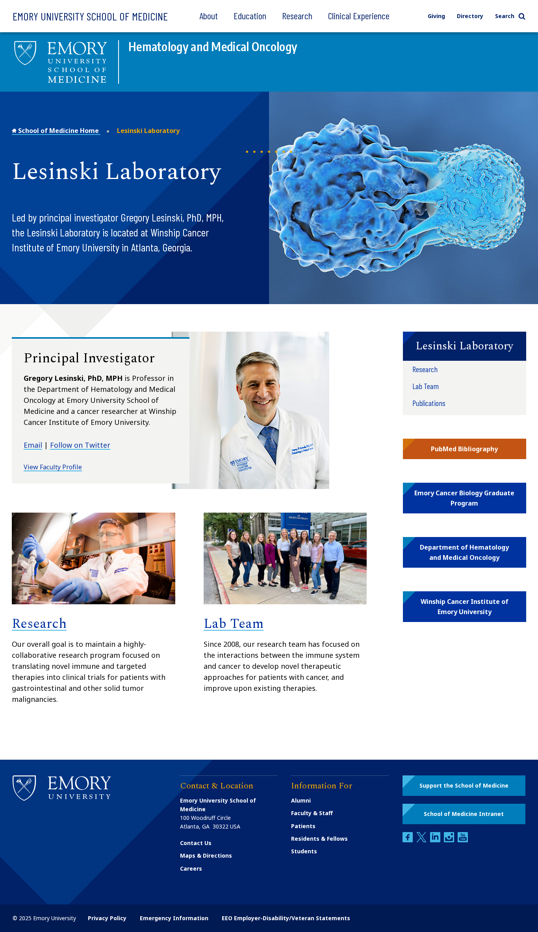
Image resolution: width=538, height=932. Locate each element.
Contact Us (195, 843)
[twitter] (422, 840)
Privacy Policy (107, 918)
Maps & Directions (206, 855)
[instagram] (450, 840)
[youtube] (463, 840)
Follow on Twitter (80, 445)
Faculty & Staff (312, 813)
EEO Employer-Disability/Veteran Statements (286, 918)
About (208, 15)
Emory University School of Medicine (90, 16)
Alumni (301, 800)
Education (250, 15)
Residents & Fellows (319, 838)
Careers (191, 868)
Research (297, 15)
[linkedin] (436, 840)
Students (304, 851)
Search (504, 16)
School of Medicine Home (58, 130)
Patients (303, 826)
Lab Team (233, 624)
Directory (470, 16)
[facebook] (408, 840)
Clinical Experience (359, 15)
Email (33, 445)
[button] (464, 346)
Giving (436, 16)
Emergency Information (174, 918)
